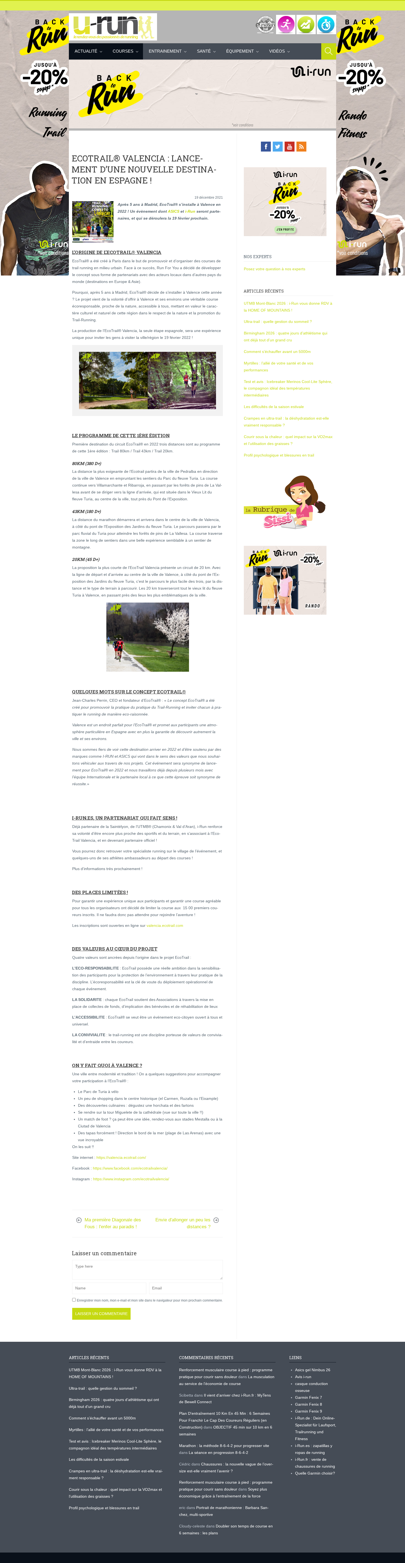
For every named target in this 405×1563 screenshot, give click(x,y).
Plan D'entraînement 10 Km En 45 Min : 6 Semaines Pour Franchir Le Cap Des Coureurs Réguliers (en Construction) (224, 1420)
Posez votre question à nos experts (274, 269)
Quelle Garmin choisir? (315, 1473)
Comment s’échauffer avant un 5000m (278, 351)
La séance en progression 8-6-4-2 (218, 1452)
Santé (204, 51)
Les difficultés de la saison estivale (274, 406)
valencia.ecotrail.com (165, 925)
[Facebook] (266, 147)
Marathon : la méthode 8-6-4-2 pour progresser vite (224, 1445)
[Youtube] (290, 147)
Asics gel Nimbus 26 (312, 1370)
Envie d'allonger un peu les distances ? (182, 1223)
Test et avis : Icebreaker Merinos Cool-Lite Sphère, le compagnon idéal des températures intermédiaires (288, 388)
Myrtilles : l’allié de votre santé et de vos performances (117, 1429)
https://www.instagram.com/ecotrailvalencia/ (131, 1179)
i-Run (190, 211)
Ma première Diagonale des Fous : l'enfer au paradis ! (113, 1223)
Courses (123, 51)
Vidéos (277, 51)
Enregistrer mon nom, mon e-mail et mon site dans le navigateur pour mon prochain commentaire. (150, 1300)
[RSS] (301, 147)
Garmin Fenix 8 (308, 1404)
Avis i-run (303, 1377)
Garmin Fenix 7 (308, 1397)
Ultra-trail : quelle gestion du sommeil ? (278, 321)
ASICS (173, 211)
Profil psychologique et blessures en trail (279, 455)
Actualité (86, 51)
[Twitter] (278, 147)
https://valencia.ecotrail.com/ (121, 1157)
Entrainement (165, 51)
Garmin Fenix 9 (308, 1411)
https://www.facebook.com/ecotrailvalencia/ (130, 1168)
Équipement (240, 51)
